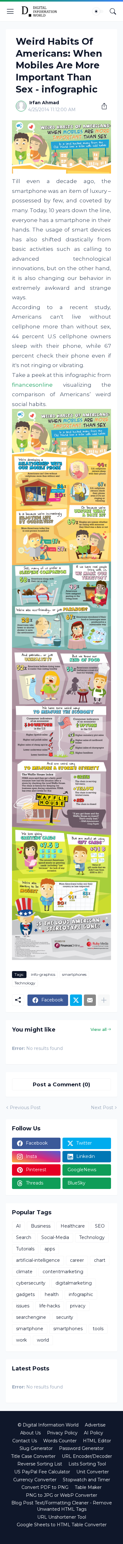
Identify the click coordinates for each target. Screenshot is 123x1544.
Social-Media (55, 1237)
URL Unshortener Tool (61, 1517)
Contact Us (24, 1441)
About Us (30, 1433)
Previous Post (25, 1107)
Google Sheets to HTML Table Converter (62, 1525)
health (52, 1294)
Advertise (95, 1425)
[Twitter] (76, 1000)
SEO (100, 1226)
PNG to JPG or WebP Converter (61, 1495)
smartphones (74, 974)
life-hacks (49, 1306)
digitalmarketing (74, 1283)
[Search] (112, 11)
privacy (77, 1306)
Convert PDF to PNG (44, 1487)
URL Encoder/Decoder (87, 1456)
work (21, 1340)
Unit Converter (92, 1472)
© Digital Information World (48, 1425)
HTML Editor (97, 1441)
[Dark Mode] (98, 11)
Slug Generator (36, 1448)
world (43, 1340)
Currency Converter (34, 1480)
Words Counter (60, 1441)
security (64, 1317)
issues (22, 1306)
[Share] (102, 106)
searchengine (31, 1317)
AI (18, 1226)
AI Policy (93, 1433)
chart (99, 1260)
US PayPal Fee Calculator (42, 1472)
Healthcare (73, 1226)
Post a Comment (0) (61, 1084)
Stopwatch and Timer (86, 1480)
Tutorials (25, 1249)
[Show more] (104, 1000)
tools (98, 1328)
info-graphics (43, 974)
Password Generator (81, 1448)
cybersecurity (30, 1283)
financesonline (32, 385)
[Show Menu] (10, 11)
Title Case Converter (33, 1456)
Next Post (102, 1107)
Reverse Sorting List (39, 1464)
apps (49, 1249)
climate (24, 1271)
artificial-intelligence (38, 1260)
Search (23, 1237)
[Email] (90, 1000)
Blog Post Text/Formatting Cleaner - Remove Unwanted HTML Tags (61, 1506)
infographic (81, 1294)
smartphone (29, 1328)
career (77, 1260)
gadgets (25, 1294)
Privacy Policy (62, 1433)
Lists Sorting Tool (87, 1464)
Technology (25, 983)
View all (99, 1029)
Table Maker (88, 1487)
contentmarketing (63, 1271)
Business (40, 1226)
